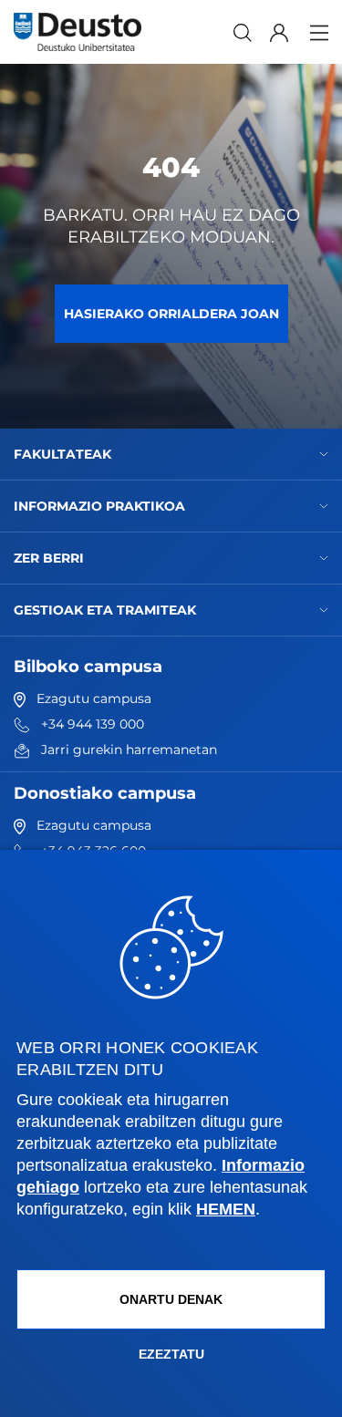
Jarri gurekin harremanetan (129, 749)
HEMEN (225, 1209)
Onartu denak (171, 1299)
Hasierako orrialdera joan (171, 313)
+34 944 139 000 (92, 724)
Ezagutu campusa (93, 698)
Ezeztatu (171, 1354)
